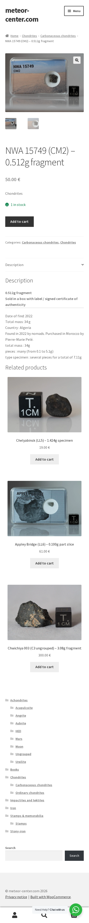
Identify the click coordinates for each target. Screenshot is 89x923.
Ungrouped (23, 754)
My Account (15, 915)
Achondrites (19, 700)
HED (18, 731)
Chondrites (29, 36)
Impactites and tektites (27, 800)
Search (10, 848)
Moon (19, 746)
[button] (77, 60)
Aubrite (21, 723)
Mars (19, 739)
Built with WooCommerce (50, 897)
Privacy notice (16, 897)
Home (14, 36)
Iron (13, 808)
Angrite (21, 715)
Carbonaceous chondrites (58, 36)
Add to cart (19, 221)
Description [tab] (14, 264)
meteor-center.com (21, 15)
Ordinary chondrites (30, 793)
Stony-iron (18, 831)
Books (14, 769)
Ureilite (21, 762)
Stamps (21, 823)
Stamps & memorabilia (26, 816)
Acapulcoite (24, 708)
